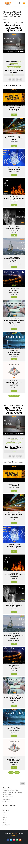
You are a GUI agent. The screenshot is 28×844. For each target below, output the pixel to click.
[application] (14, 51)
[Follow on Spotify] (17, 840)
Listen (14, 114)
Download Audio (18, 67)
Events (4, 815)
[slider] (11, 51)
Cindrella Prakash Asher (8, 797)
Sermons (5, 817)
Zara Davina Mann (7, 801)
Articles (4, 812)
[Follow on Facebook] (8, 840)
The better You (18, 64)
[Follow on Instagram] (14, 840)
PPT (14, 75)
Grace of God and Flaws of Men (10, 790)
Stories (4, 822)
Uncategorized (6, 824)
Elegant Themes (14, 833)
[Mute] (18, 51)
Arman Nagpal (6, 799)
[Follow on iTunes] (20, 840)
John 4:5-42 (20, 61)
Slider (4, 820)
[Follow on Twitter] (11, 840)
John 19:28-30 (14, 63)
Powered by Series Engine (14, 400)
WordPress (14, 835)
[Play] (5, 51)
